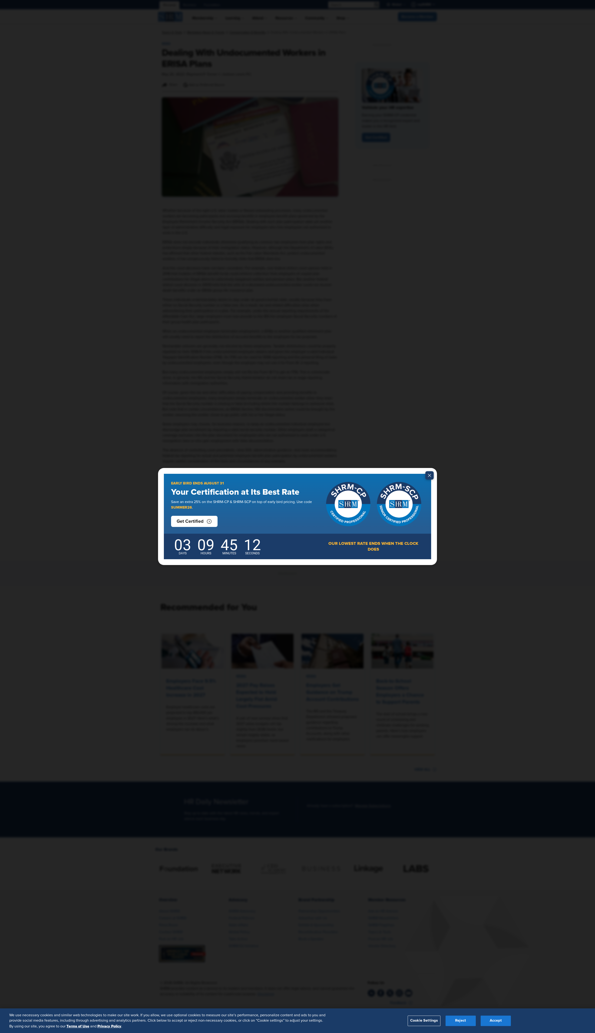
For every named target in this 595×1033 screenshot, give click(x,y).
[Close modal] (429, 475)
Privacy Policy (109, 1026)
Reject (460, 1021)
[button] (194, 521)
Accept (496, 1021)
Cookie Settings (424, 1021)
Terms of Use (77, 1026)
